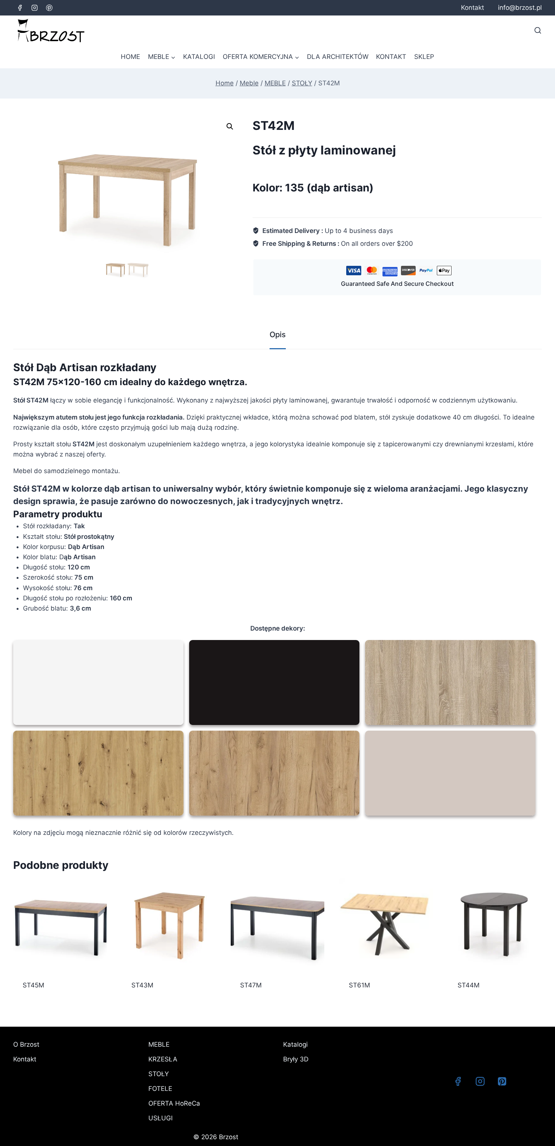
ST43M (142, 985)
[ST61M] (386, 925)
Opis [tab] (278, 334)
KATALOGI (199, 56)
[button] (230, 126)
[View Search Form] (538, 30)
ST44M (468, 985)
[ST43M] (169, 925)
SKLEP (424, 56)
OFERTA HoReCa (174, 1103)
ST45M (33, 985)
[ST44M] (495, 925)
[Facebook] (19, 7)
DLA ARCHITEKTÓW (337, 56)
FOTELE (160, 1088)
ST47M (251, 985)
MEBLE (159, 1044)
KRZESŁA (162, 1059)
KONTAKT (391, 56)
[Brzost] (51, 30)
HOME (130, 56)
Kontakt (472, 7)
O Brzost (26, 1044)
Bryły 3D (295, 1059)
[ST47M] (277, 925)
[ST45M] (60, 925)
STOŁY (158, 1074)
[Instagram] (34, 7)
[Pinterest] (49, 7)
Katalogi (295, 1044)
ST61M (359, 985)
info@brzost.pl (520, 7)
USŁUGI (160, 1118)
